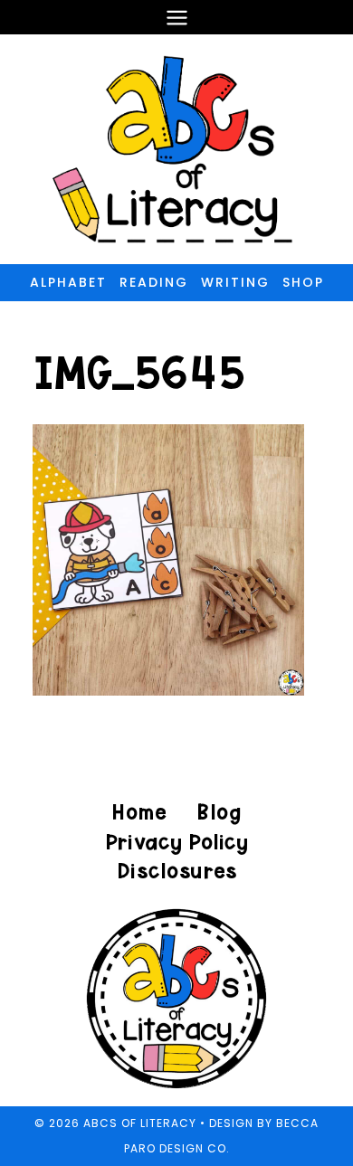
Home (139, 812)
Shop (303, 282)
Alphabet (68, 282)
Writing (235, 282)
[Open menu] (176, 17)
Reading (153, 282)
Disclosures (177, 871)
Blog (218, 812)
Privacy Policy (176, 842)
